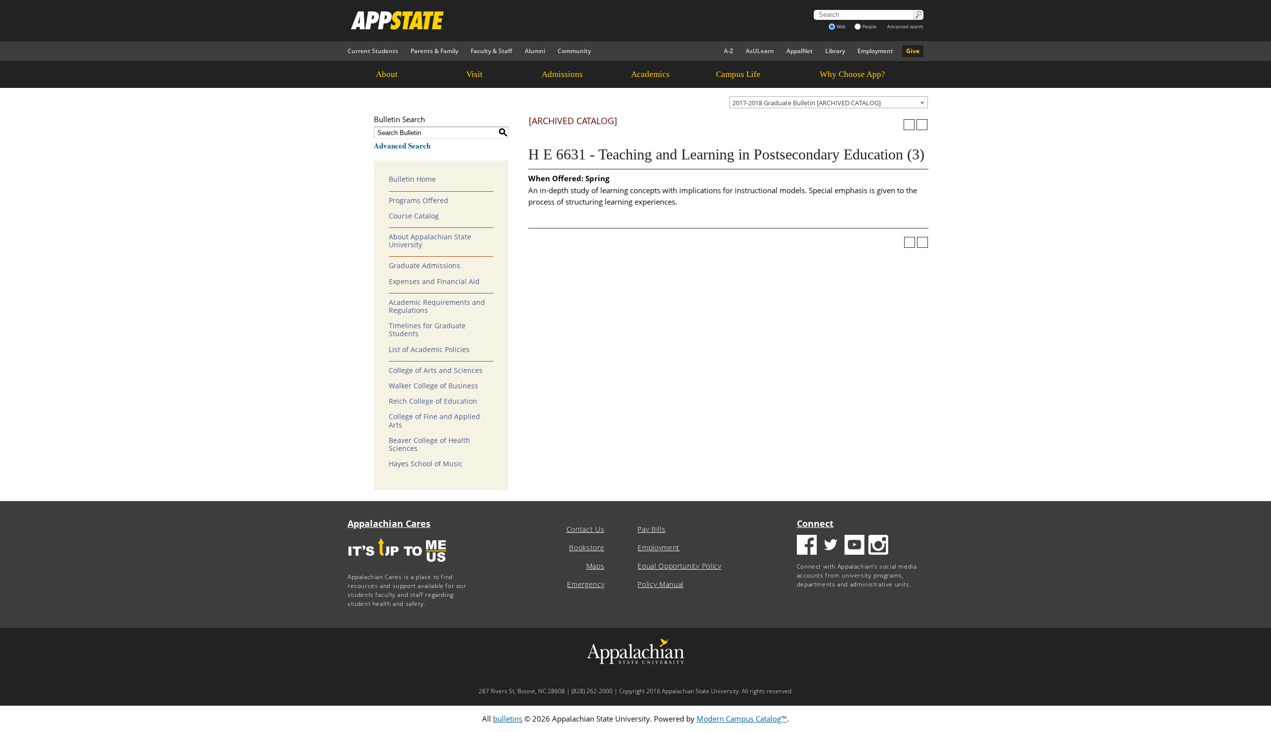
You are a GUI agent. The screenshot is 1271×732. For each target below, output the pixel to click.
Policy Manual (660, 584)
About (387, 74)
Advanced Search (402, 145)
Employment (875, 51)
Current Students (373, 51)
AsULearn (760, 51)
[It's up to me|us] (397, 565)
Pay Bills (651, 529)
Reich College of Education (433, 401)
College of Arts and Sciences (436, 370)
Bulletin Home (412, 179)
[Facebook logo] (807, 546)
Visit (474, 74)
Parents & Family (434, 51)
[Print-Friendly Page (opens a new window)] (909, 124)
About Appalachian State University (430, 240)
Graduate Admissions (424, 265)
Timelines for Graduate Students (427, 329)
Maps (595, 566)
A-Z (728, 51)
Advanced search (905, 26)
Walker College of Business (433, 385)
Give (912, 51)
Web (841, 26)
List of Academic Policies (429, 349)
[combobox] (828, 102)
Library (835, 51)
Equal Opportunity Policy (679, 566)
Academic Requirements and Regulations (437, 306)
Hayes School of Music (426, 463)
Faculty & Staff (491, 51)
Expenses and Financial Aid (434, 281)
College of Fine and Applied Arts (434, 420)
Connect (815, 523)
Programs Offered (418, 200)
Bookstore (586, 547)
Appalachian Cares (389, 523)
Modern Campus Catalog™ (742, 719)
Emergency (585, 584)
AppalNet (799, 51)
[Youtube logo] (854, 546)
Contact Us (585, 529)
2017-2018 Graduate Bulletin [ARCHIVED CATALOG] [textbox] (806, 102)
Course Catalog (414, 216)
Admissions (562, 74)
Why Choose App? (852, 74)
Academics (650, 74)
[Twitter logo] (831, 546)
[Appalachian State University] (546, 20)
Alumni (535, 51)
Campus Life (738, 74)
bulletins (507, 719)
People (869, 26)
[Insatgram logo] (878, 546)
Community (574, 51)
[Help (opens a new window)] (922, 124)
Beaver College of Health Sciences (429, 444)
